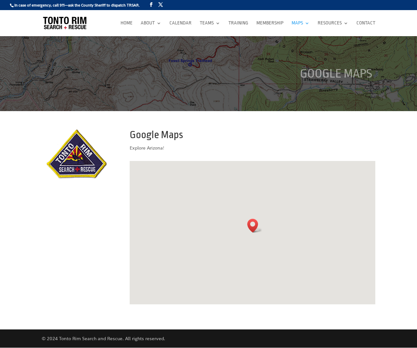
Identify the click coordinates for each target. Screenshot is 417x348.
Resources (330, 23)
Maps (297, 23)
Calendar (180, 23)
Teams (207, 23)
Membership (269, 23)
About (148, 23)
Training (238, 23)
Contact (365, 23)
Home (127, 23)
